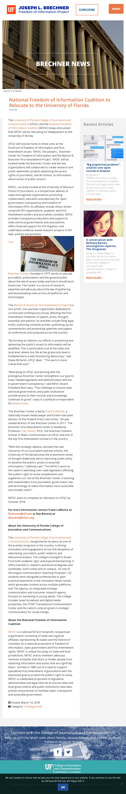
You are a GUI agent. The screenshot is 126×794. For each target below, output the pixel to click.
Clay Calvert (28, 431)
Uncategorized (33, 706)
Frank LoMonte (54, 411)
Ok (63, 787)
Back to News (12, 91)
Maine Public (20, 403)
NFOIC (12, 632)
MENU (116, 9)
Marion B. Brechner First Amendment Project (41, 305)
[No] (122, 784)
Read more (94, 199)
